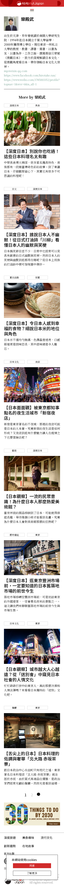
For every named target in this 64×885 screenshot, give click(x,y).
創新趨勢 (10, 846)
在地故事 (28, 846)
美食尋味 (28, 837)
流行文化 (47, 837)
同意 (32, 865)
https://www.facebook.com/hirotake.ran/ (30, 75)
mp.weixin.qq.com (15, 71)
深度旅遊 (10, 837)
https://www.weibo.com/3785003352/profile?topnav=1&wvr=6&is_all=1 (32, 82)
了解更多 (32, 873)
